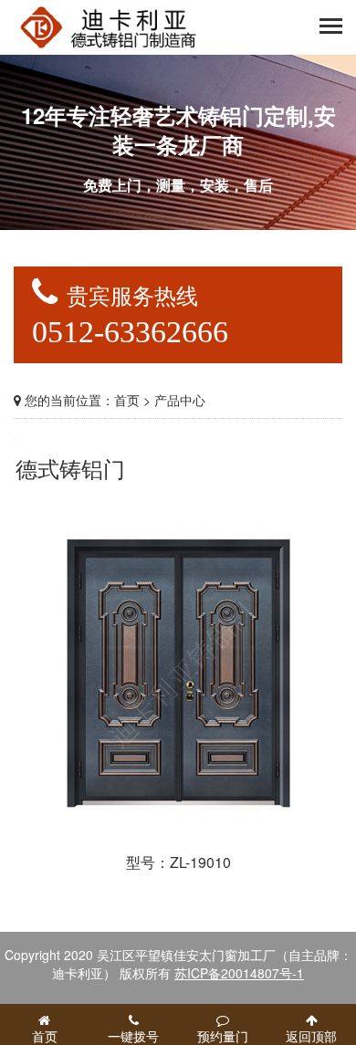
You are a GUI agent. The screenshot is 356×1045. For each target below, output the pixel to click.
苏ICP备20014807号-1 (239, 973)
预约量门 (222, 1036)
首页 (127, 400)
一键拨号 (133, 1036)
